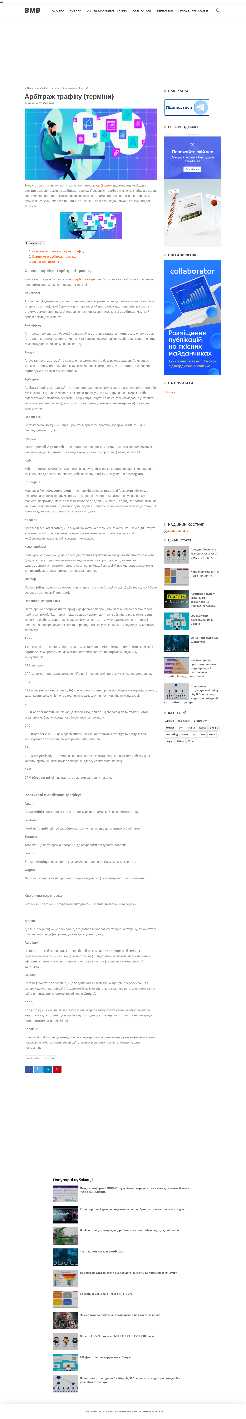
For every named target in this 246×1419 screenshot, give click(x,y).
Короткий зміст (34, 243)
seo (203, 734)
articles (49, 1058)
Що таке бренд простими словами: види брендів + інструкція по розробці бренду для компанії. (190, 668)
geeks (202, 727)
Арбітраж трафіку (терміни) (69, 96)
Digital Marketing (100, 10)
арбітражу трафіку (89, 279)
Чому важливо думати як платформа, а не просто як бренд (120, 1315)
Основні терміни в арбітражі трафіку (58, 251)
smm (212, 734)
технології (184, 720)
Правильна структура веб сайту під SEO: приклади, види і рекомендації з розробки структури (191, 694)
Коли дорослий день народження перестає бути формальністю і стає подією (132, 1209)
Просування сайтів (193, 10)
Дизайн (169, 720)
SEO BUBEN (157, 1411)
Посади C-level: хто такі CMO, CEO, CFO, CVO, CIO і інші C (204, 553)
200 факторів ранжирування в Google (202, 620)
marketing (171, 734)
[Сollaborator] (192, 374)
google (214, 727)
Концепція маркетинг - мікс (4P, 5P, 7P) (106, 1294)
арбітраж (103, 185)
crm (181, 727)
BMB (32, 10)
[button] (29, 1069)
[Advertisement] (123, 53)
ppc (194, 734)
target (169, 741)
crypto (191, 727)
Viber (191, 741)
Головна (57, 10)
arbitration (33, 1058)
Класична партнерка (46, 262)
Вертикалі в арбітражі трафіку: (54, 256)
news (185, 734)
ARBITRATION (142, 10)
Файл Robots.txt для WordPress (101, 1251)
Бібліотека (164, 10)
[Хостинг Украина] (176, 531)
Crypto (122, 10)
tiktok (180, 741)
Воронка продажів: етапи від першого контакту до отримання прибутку (128, 1272)
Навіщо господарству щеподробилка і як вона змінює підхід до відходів (129, 1230)
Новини (75, 10)
